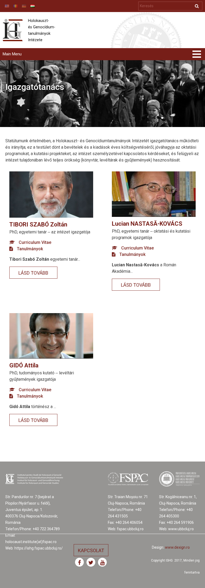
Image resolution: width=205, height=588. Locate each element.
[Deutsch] (24, 6)
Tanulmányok (30, 248)
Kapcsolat (91, 550)
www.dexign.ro (177, 547)
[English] (7, 6)
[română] (15, 6)
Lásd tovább (33, 273)
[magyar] (32, 6)
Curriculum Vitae (35, 242)
